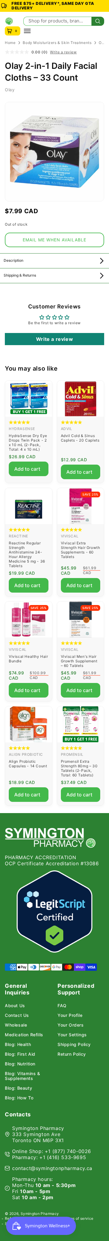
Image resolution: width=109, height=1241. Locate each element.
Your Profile (70, 1015)
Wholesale (16, 1025)
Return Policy (72, 1054)
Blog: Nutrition (20, 1063)
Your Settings (72, 1034)
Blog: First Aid (20, 1054)
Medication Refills (24, 1034)
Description (13, 260)
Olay (10, 89)
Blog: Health (18, 1044)
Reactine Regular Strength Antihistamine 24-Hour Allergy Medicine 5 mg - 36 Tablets (27, 554)
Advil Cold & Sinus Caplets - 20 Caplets (80, 437)
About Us (15, 1005)
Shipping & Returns (20, 275)
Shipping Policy (74, 1044)
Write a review (63, 52)
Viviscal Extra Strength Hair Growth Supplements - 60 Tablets (80, 550)
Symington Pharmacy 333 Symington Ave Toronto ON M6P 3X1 (38, 1134)
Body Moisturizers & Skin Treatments (57, 42)
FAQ (62, 1005)
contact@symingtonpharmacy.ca (52, 1168)
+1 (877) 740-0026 (68, 1151)
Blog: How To (19, 1097)
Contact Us (17, 1015)
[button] (54, 240)
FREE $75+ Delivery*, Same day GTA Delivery (53, 5)
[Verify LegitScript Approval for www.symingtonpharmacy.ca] (54, 911)
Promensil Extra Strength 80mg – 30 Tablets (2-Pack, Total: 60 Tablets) (79, 768)
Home (10, 42)
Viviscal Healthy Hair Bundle (28, 658)
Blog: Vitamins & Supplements (22, 1076)
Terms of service (79, 1218)
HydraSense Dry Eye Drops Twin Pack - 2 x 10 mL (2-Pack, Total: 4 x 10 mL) (28, 442)
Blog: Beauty (18, 1088)
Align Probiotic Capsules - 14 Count (28, 763)
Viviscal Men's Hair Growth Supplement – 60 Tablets (79, 661)
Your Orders (71, 1025)
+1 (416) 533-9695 (62, 1157)
